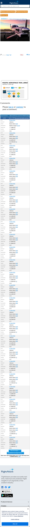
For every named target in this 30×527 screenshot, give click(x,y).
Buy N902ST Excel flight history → (15, 452)
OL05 (18, 125)
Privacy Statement (18, 516)
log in (11, 107)
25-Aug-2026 (12, 120)
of (14, 87)
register (19, 107)
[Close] (28, 509)
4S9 (17, 123)
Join (19, 456)
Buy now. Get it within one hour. (22, 118)
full (10, 54)
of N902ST (7, 87)
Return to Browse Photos (8, 11)
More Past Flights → (15, 450)
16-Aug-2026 (12, 399)
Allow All (15, 524)
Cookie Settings (15, 519)
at (21, 87)
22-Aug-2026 (12, 171)
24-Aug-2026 (12, 133)
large (8, 54)
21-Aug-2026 (12, 285)
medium (4, 54)
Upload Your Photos (22, 11)
